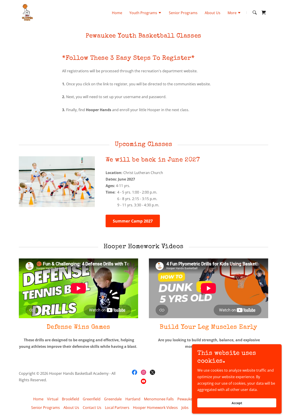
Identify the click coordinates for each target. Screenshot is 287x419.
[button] (145, 13)
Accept (237, 403)
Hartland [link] (132, 399)
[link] (27, 12)
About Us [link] (212, 12)
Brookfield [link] (70, 399)
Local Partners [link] (117, 407)
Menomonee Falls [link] (159, 399)
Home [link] (117, 12)
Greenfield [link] (91, 399)
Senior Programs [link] (183, 12)
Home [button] (38, 399)
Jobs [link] (185, 407)
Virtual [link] (52, 399)
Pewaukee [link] (185, 399)
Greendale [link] (113, 399)
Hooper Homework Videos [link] (155, 407)
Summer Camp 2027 (133, 221)
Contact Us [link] (92, 407)
